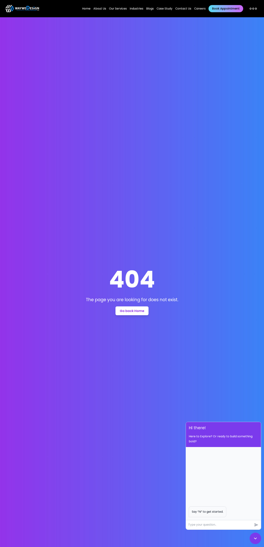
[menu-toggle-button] (253, 8)
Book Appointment (226, 8)
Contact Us (183, 8)
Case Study (164, 8)
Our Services (118, 8)
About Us (99, 8)
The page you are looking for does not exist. (132, 300)
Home (86, 8)
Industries (136, 8)
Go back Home (132, 311)
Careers (200, 8)
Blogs (150, 8)
